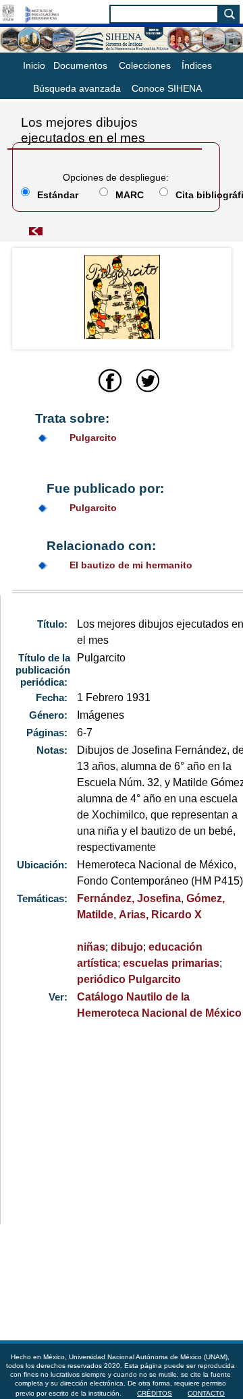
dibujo (127, 947)
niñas (91, 947)
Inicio (34, 65)
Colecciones (145, 65)
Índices (197, 65)
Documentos (80, 65)
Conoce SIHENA (167, 88)
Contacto (206, 1393)
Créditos (154, 1393)
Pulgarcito (93, 437)
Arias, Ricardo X (160, 914)
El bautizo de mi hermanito (131, 565)
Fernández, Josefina (129, 898)
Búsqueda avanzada (77, 88)
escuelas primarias (171, 963)
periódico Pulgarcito (129, 979)
